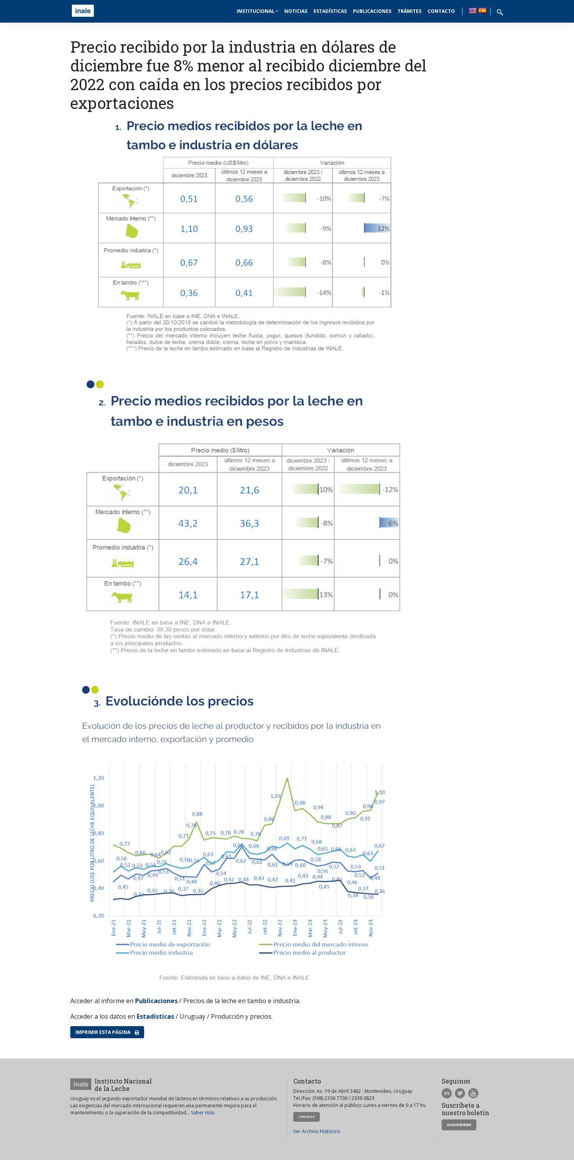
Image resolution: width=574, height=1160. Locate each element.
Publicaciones (372, 11)
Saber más (202, 1112)
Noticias (295, 11)
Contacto (441, 11)
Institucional (256, 11)
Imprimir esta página (103, 1032)
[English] (472, 10)
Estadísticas (330, 11)
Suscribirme (459, 1124)
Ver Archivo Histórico (316, 1131)
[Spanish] (482, 10)
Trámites (409, 11)
